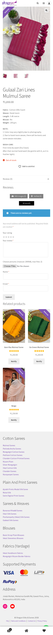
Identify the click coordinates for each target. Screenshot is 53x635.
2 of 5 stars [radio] (6, 237)
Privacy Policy (42, 621)
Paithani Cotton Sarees (12, 455)
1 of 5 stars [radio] (4, 237)
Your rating (7, 233)
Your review (8, 240)
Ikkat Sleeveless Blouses (13, 538)
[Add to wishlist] (6, 312)
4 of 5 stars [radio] (11, 237)
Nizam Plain (8, 461)
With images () (20, 196)
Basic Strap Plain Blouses (13, 535)
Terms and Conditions (18, 621)
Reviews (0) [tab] (7, 179)
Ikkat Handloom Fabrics (13, 553)
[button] (46, 10)
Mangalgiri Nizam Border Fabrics (16, 556)
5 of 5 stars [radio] (13, 237)
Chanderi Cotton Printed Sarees (16, 458)
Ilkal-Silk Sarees (9, 513)
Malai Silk (7, 492)
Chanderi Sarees (9, 471)
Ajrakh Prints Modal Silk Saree (15, 489)
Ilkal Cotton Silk (10, 468)
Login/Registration (49, 3)
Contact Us (31, 621)
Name (6, 271)
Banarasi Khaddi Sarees (12, 510)
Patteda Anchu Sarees (12, 448)
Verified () (37, 196)
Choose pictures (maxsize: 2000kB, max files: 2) (22, 261)
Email (6, 284)
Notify (14, 361)
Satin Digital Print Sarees (13, 495)
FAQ (7, 621)
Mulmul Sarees (9, 445)
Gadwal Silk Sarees (10, 520)
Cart (5, 628)
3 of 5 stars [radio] (8, 237)
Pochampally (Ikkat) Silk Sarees (16, 517)
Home (26, 631)
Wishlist (44, 631)
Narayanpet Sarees (11, 474)
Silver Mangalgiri (10, 464)
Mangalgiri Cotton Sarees (13, 452)
